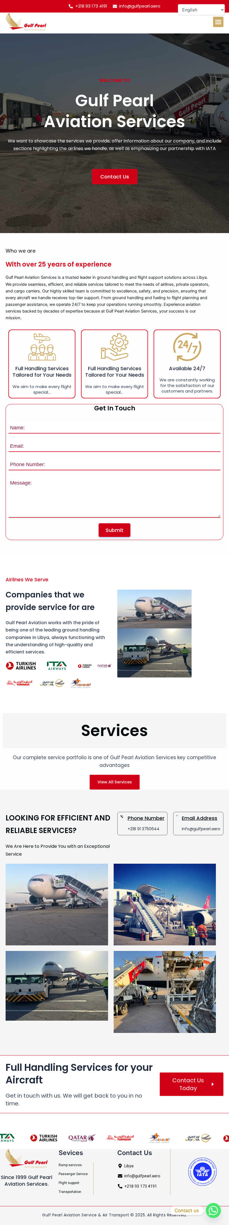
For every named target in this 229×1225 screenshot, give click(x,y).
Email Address (199, 818)
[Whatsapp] (213, 1210)
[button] (218, 22)
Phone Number (146, 818)
